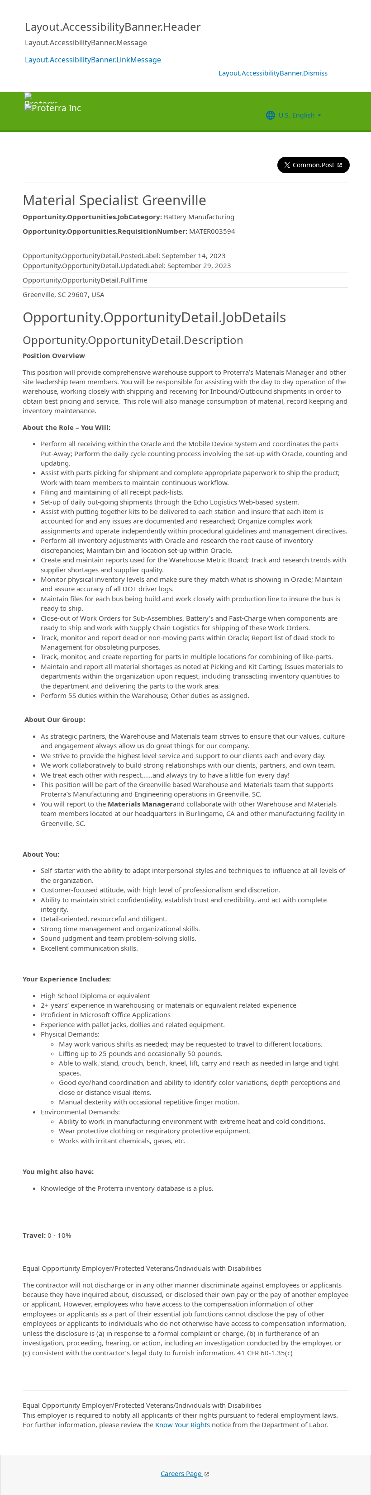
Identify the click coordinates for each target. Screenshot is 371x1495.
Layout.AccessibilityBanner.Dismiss (273, 72)
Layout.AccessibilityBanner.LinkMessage (93, 60)
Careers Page (182, 1473)
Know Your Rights (182, 1424)
